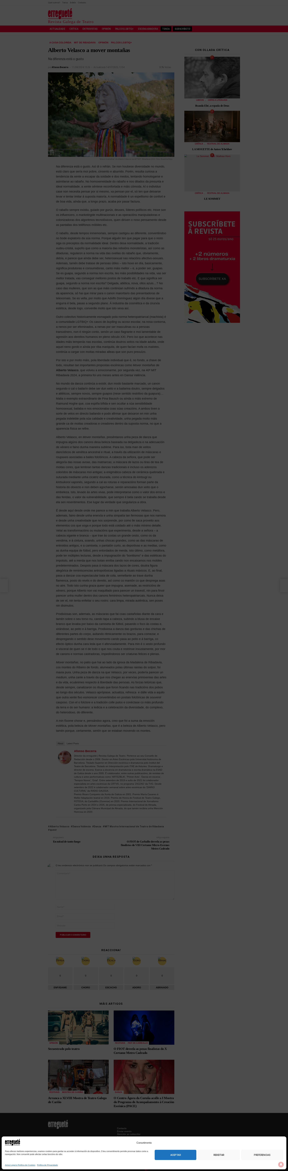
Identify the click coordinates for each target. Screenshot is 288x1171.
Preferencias (262, 1154)
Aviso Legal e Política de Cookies (20, 1165)
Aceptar (175, 1154)
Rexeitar (219, 1154)
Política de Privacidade (47, 1165)
